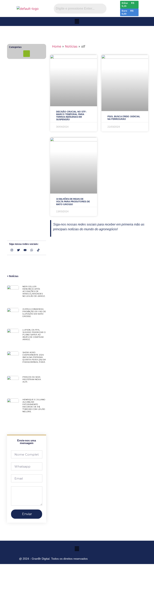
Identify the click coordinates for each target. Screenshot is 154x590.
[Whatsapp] (31, 250)
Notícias (71, 46)
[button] (77, 21)
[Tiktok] (38, 250)
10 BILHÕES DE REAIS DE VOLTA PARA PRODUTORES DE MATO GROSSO (73, 201)
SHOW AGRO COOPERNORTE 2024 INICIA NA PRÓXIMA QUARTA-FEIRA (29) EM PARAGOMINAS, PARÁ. (34, 357)
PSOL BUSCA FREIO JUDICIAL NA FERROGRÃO (123, 117)
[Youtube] (25, 250)
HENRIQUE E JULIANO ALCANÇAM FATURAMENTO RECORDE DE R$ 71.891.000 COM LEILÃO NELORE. (33, 405)
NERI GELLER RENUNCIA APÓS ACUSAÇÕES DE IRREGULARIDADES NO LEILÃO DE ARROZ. (33, 291)
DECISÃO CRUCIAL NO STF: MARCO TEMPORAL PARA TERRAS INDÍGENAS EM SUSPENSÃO (71, 115)
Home (56, 46)
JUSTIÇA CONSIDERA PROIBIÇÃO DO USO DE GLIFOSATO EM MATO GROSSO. (34, 313)
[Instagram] (12, 250)
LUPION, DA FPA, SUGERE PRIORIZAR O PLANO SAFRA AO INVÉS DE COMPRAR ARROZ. (34, 335)
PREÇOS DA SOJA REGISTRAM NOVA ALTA (31, 379)
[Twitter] (18, 250)
